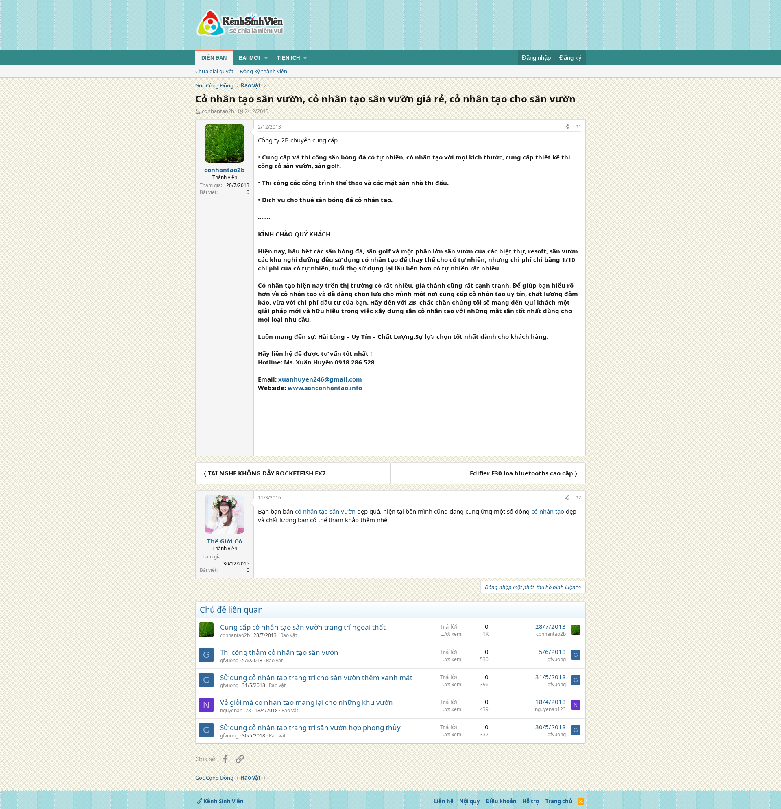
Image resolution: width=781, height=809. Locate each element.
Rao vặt (288, 635)
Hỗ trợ (530, 801)
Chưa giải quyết (214, 71)
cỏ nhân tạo (548, 511)
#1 (578, 126)
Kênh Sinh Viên (223, 801)
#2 (578, 497)
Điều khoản (501, 801)
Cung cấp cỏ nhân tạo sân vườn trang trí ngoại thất (303, 627)
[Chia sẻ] (567, 127)
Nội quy (469, 801)
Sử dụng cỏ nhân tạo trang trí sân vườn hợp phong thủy (310, 727)
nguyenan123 (235, 710)
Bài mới (249, 58)
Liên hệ (444, 801)
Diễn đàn (214, 58)
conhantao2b (218, 111)
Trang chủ (558, 801)
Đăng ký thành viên (263, 71)
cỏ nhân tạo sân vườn (325, 511)
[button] (266, 58)
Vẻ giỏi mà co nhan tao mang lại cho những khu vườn (306, 702)
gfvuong (229, 660)
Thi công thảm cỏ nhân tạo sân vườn (279, 652)
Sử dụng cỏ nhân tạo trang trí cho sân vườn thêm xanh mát (316, 677)
